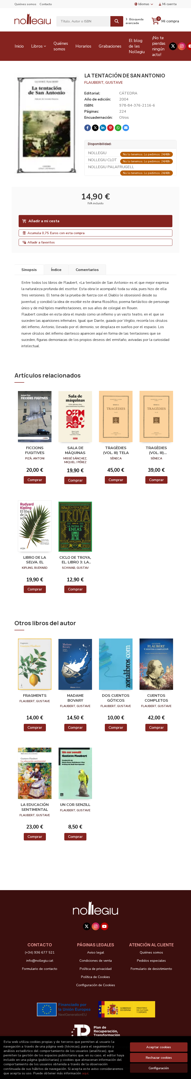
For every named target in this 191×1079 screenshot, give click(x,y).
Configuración (159, 1068)
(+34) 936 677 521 (40, 952)
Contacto (46, 4)
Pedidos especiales (151, 960)
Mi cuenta (169, 4)
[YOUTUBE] (104, 926)
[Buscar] (116, 21)
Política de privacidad (96, 968)
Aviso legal (95, 952)
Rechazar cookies (159, 1057)
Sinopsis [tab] (29, 269)
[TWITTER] (173, 46)
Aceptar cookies (158, 1047)
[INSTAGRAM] (182, 46)
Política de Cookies (95, 977)
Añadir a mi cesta (43, 221)
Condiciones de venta (95, 960)
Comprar (34, 479)
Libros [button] (37, 46)
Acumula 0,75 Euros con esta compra (56, 233)
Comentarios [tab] (87, 269)
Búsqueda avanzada (134, 21)
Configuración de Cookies (95, 985)
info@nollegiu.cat (39, 960)
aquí (85, 1073)
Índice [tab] (56, 269)
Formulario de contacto (39, 968)
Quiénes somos (25, 4)
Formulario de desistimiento (151, 968)
